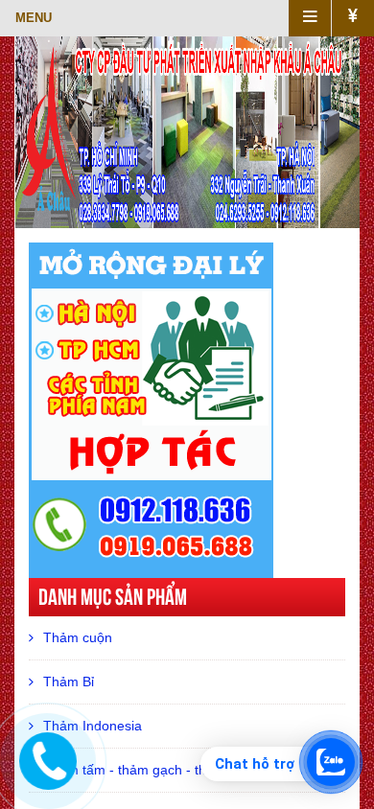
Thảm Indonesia (92, 725)
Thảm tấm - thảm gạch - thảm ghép (151, 769)
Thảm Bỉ (68, 681)
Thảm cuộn (77, 637)
